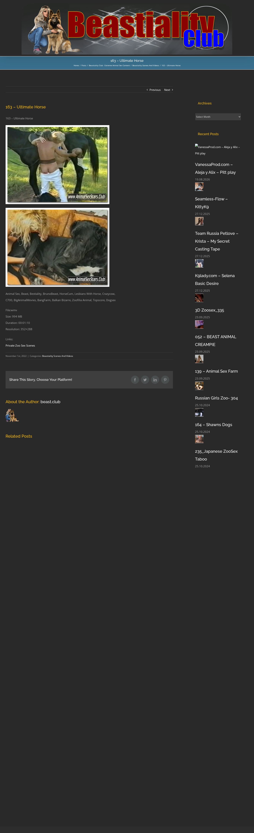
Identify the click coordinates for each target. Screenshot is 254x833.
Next (167, 90)
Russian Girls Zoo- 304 (216, 398)
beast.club (50, 401)
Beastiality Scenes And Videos (57, 356)
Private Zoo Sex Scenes (20, 345)
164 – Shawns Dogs (213, 424)
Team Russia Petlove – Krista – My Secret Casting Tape (216, 241)
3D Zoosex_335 (209, 310)
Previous (155, 90)
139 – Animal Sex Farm (216, 371)
